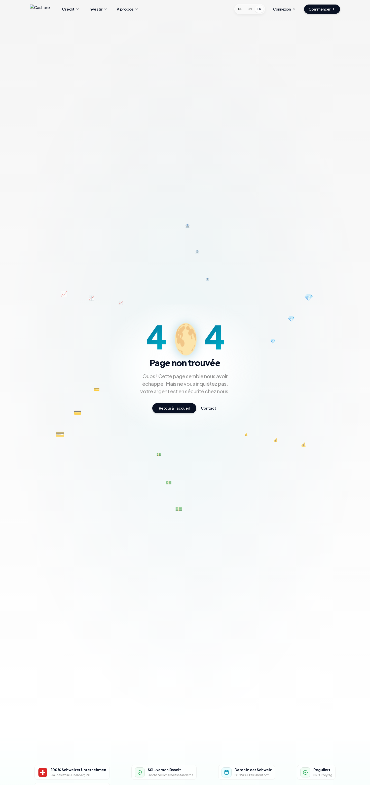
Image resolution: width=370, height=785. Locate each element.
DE (240, 9)
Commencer (319, 9)
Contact (208, 408)
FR (259, 9)
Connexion (282, 9)
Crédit (68, 9)
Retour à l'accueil (174, 408)
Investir (96, 9)
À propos (125, 9)
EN (250, 9)
